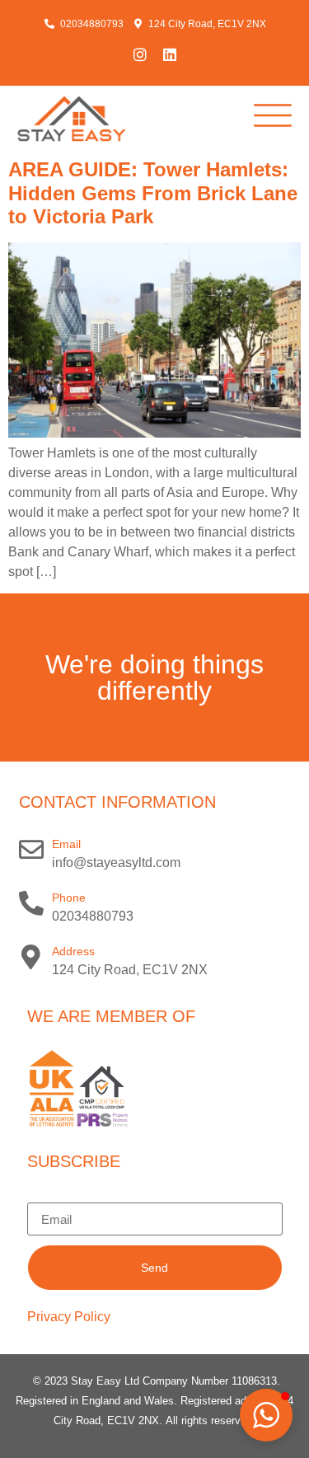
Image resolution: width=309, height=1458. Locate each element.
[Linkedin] (170, 54)
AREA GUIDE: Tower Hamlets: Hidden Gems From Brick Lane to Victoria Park (152, 193)
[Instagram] (140, 54)
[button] (266, 1415)
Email (66, 844)
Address (73, 951)
